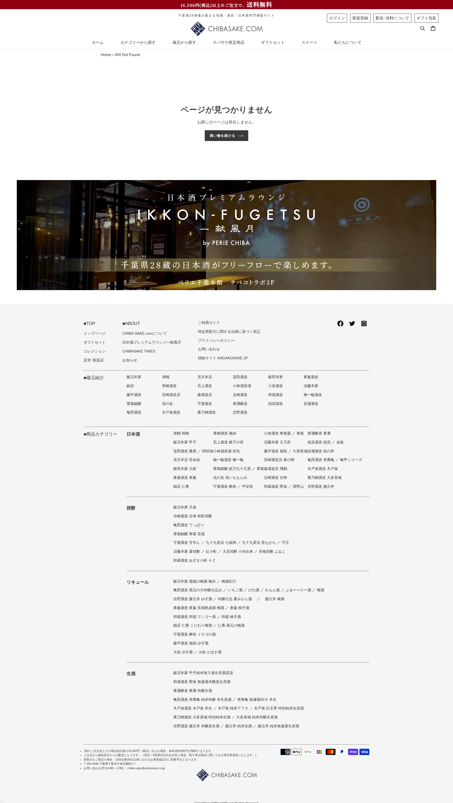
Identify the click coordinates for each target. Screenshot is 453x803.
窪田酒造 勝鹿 (185, 451)
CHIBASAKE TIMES (138, 351)
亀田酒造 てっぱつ (188, 525)
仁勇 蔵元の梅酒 (231, 625)
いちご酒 (236, 590)
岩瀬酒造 (311, 404)
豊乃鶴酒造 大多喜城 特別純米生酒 (202, 717)
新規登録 (360, 18)
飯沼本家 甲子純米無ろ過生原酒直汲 (203, 673)
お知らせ (129, 360)
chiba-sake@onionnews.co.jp (146, 768)
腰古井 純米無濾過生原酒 (278, 726)
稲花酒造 (275, 404)
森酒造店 (204, 395)
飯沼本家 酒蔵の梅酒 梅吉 (195, 581)
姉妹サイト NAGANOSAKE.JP (223, 358)
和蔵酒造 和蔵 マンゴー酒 (195, 617)
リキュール (138, 582)
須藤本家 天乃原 (277, 442)
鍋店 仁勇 (181, 487)
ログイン (337, 18)
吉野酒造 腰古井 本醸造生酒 (196, 726)
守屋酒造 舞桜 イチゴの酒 (194, 634)
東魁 (300, 433)
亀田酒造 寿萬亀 (321, 460)
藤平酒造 (134, 395)
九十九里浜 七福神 (221, 543)
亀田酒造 (134, 412)
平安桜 (247, 487)
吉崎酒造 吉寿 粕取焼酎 (192, 516)
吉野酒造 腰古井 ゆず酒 (193, 599)
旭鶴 (165, 377)
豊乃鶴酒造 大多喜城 (325, 478)
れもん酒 (273, 590)
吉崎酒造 (240, 395)
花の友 (167, 404)
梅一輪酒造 (313, 395)
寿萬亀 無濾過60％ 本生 (257, 700)
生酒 (131, 673)
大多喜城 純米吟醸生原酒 (257, 717)
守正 (285, 543)
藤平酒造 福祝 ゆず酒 (190, 643)
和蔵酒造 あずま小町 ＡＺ (194, 560)
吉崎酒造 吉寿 (275, 478)
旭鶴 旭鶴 (181, 433)
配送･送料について (392, 18)
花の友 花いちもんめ (230, 478)
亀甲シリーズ (351, 460)
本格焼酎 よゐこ (272, 552)
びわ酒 (254, 590)
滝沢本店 (204, 377)
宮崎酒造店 (171, 395)
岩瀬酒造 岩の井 (321, 451)
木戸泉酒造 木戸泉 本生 (193, 708)
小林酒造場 (242, 386)
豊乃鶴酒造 (206, 412)
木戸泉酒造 (171, 412)
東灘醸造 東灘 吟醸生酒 (192, 691)
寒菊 (260, 469)
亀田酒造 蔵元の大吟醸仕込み (198, 590)
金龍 (340, 442)
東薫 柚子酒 (239, 608)
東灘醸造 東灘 (319, 433)
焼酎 (131, 508)
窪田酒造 (240, 377)
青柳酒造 (169, 386)
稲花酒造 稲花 (320, 442)
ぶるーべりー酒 (298, 590)
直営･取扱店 (94, 360)
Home (106, 54)
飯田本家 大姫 (184, 469)
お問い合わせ (209, 349)
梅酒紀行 (229, 581)
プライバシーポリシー (216, 341)
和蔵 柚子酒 (231, 617)
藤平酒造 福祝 (276, 451)
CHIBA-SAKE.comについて (144, 333)
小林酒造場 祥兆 (226, 451)
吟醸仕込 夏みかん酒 (235, 599)
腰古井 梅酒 (274, 599)
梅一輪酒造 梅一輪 (228, 460)
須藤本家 (311, 386)
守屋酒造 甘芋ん (187, 543)
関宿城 (207, 451)
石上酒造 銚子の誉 (228, 442)
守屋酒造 (204, 404)
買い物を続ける (222, 136)
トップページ (95, 333)
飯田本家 (275, 377)
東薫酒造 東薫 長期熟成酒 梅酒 (199, 608)
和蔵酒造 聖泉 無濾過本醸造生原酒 (201, 682)
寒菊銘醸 (134, 404)
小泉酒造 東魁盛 (278, 433)
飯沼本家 (134, 377)
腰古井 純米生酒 (239, 726)
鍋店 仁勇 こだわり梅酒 (193, 625)
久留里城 (300, 451)
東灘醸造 (240, 404)
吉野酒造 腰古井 (321, 487)
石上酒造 (204, 386)
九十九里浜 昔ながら (259, 543)
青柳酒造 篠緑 (224, 433)
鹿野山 (298, 487)
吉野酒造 (240, 412)
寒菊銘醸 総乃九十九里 (232, 469)
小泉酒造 (275, 386)
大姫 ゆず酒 (183, 652)
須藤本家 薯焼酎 (187, 552)
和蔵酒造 (275, 395)
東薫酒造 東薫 (184, 478)
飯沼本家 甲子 (184, 442)
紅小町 (212, 552)
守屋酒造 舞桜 (225, 487)
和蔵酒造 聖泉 (276, 487)
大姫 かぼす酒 (210, 652)
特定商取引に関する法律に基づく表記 (229, 332)
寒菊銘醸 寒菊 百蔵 (189, 534)
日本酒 (133, 434)
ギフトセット (95, 342)
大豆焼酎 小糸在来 (238, 552)
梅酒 (320, 590)
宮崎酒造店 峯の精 (279, 460)
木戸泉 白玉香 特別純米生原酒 (279, 708)
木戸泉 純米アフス (233, 708)
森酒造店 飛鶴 (275, 469)
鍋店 (130, 386)
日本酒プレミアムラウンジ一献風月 (151, 342)
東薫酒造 (311, 377)
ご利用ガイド (209, 323)
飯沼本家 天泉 (184, 507)
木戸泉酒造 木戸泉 (323, 469)
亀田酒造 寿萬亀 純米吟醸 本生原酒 (203, 700)
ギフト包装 (426, 18)
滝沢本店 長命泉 (186, 460)
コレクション (95, 351)
